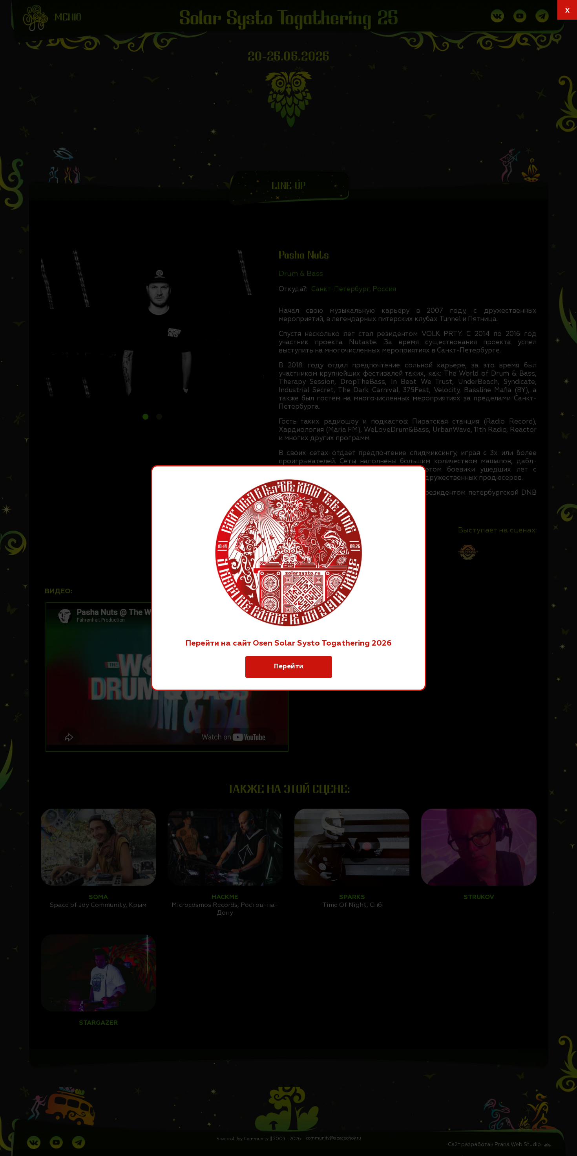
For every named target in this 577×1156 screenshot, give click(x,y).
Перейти (288, 666)
